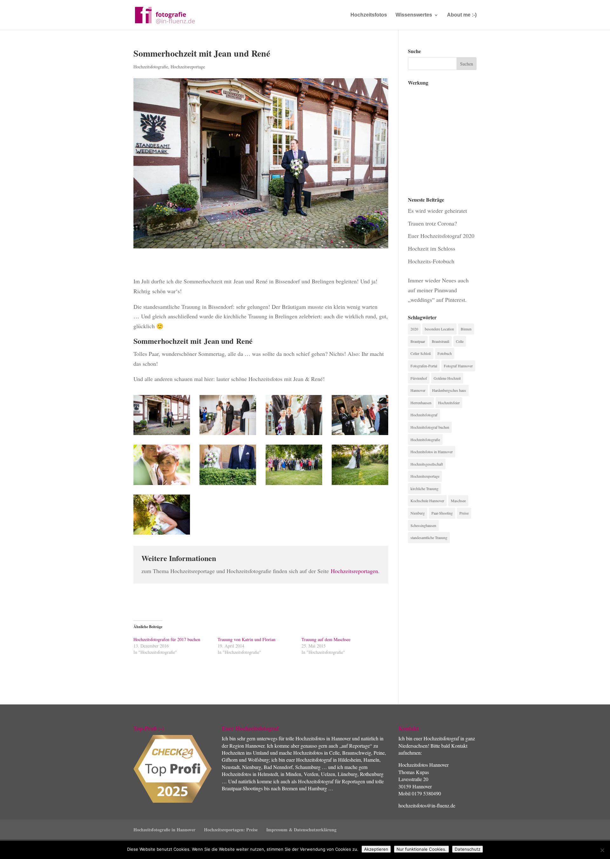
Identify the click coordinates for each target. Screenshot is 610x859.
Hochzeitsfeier (449, 402)
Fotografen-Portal (423, 365)
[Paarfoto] (161, 534)
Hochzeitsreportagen (354, 571)
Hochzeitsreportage (188, 67)
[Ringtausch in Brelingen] (228, 435)
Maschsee (458, 500)
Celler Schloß (420, 353)
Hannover (417, 390)
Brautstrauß (440, 341)
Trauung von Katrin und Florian (246, 639)
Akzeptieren (376, 849)
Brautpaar (417, 341)
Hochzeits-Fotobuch (431, 261)
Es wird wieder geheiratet (437, 210)
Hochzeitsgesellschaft (426, 464)
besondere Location (439, 328)
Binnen (466, 328)
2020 (414, 328)
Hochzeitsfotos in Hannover (431, 451)
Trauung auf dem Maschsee (326, 639)
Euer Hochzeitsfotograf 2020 (441, 235)
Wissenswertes (414, 15)
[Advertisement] (439, 136)
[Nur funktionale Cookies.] (602, 850)
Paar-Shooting (442, 513)
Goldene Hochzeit (447, 378)
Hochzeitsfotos (368, 15)
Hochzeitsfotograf (423, 414)
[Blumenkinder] (294, 435)
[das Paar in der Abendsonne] (360, 485)
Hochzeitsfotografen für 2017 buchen (166, 639)
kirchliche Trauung (424, 488)
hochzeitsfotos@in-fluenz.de (426, 805)
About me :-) (462, 15)
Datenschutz (467, 849)
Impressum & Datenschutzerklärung (301, 829)
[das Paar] (228, 485)
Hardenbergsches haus (449, 390)
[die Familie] (294, 485)
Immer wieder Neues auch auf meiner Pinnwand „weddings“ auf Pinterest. (438, 289)
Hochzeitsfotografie (150, 67)
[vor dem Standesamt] (161, 435)
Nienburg (417, 513)
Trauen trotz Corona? (432, 223)
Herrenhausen (420, 402)
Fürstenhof (418, 378)
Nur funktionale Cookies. (421, 849)
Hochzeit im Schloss (431, 248)
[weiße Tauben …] (360, 435)
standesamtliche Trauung (428, 537)
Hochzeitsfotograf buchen (429, 427)
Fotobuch (444, 353)
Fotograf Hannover (458, 365)
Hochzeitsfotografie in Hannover (164, 829)
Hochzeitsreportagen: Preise (231, 829)
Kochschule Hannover (427, 500)
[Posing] (161, 485)
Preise (464, 513)
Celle (460, 341)
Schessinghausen (423, 525)
